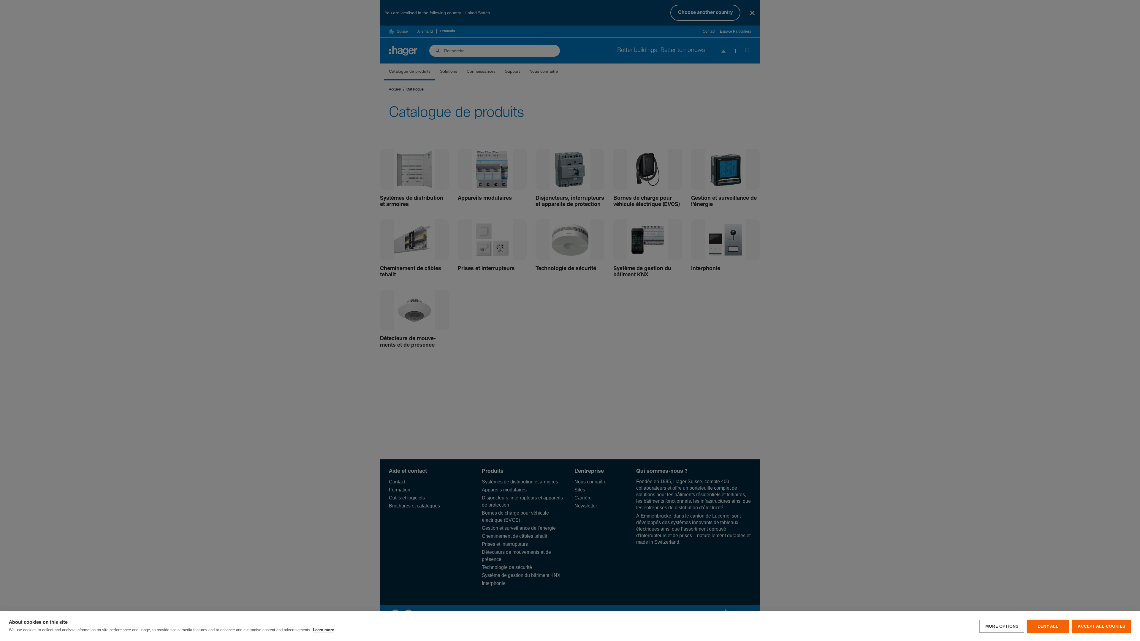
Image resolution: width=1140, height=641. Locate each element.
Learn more (323, 630)
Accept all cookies (1101, 626)
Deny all (1048, 626)
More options (1001, 626)
